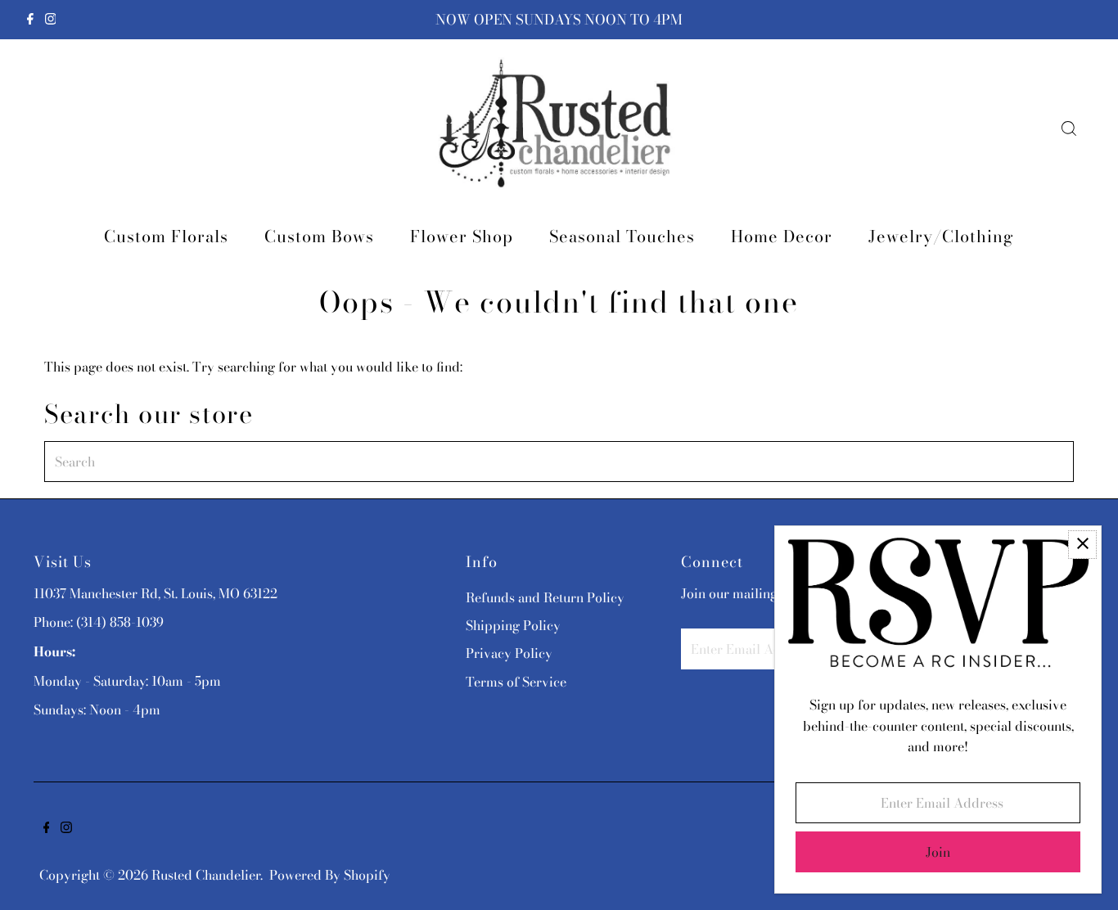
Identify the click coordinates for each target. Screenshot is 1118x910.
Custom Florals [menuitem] (166, 236)
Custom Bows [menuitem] (319, 236)
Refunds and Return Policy (545, 597)
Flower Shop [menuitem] (461, 236)
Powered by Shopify (329, 875)
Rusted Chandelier (205, 875)
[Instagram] (51, 19)
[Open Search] (1069, 128)
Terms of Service (516, 682)
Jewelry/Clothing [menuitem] (941, 236)
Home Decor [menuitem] (781, 236)
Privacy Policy (509, 653)
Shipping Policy (513, 625)
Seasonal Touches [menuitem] (622, 236)
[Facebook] (30, 19)
